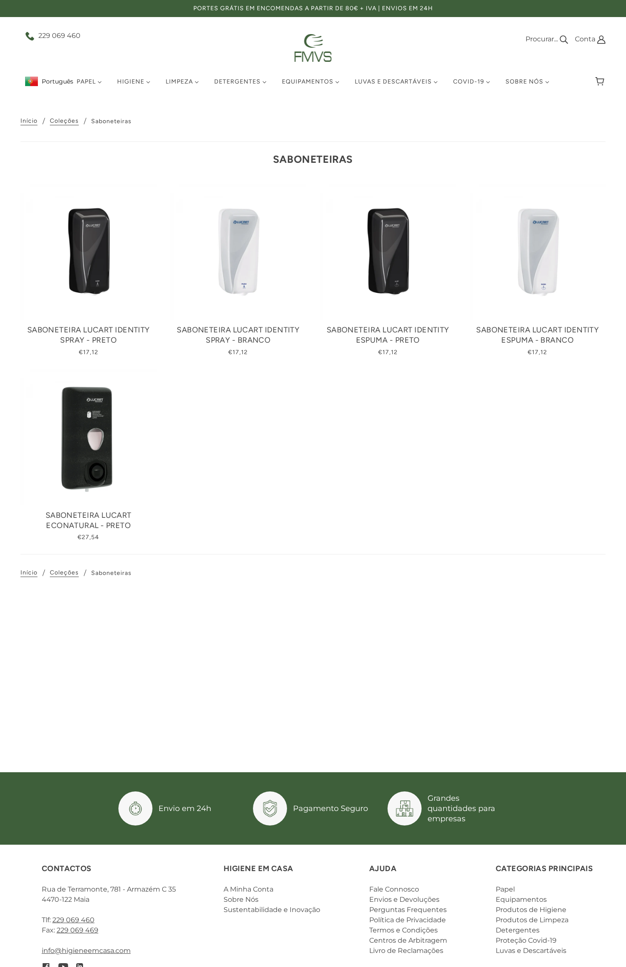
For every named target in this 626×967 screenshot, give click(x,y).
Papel (505, 889)
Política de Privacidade (407, 920)
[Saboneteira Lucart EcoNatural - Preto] (88, 437)
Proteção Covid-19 (526, 940)
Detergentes (518, 930)
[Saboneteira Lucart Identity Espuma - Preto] (388, 252)
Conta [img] (586, 39)
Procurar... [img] (542, 39)
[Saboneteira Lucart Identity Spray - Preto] (88, 252)
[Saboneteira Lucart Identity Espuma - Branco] (538, 252)
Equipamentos (521, 899)
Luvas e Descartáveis (531, 951)
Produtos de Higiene (531, 910)
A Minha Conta (248, 889)
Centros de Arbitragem (408, 940)
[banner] (313, 47)
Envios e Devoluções (404, 899)
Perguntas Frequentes (408, 910)
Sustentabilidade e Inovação (272, 910)
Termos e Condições (403, 930)
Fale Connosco (394, 889)
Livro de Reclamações (406, 951)
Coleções (64, 121)
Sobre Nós (241, 899)
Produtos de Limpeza (532, 920)
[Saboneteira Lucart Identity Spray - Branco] (238, 252)
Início (28, 121)
